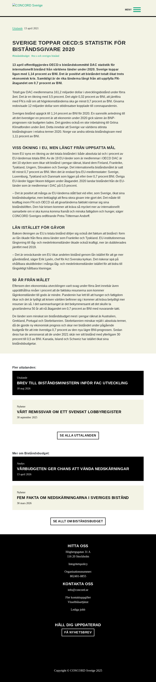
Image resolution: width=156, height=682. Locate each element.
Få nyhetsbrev (78, 632)
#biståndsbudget (20, 55)
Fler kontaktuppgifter (78, 597)
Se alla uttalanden (78, 435)
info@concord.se (78, 589)
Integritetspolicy (78, 564)
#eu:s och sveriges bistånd (45, 55)
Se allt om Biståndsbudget (78, 521)
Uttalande (17, 28)
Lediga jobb (78, 609)
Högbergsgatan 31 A (78, 551)
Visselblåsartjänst (78, 602)
